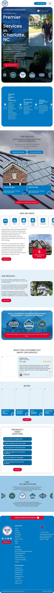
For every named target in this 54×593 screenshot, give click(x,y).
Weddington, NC (19, 576)
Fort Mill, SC (18, 578)
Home (16, 528)
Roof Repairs (18, 549)
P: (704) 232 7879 (44, 532)
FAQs (16, 543)
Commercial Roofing (20, 559)
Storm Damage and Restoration (23, 551)
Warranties (18, 535)
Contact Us (6, 542)
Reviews (17, 530)
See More (27, 419)
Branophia (50, 591)
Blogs (16, 541)
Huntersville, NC (19, 570)
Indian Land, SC (19, 581)
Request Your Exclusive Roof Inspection (27, 202)
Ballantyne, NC (19, 572)
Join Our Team (19, 539)
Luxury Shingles (19, 555)
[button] (40, 3)
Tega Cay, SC (18, 583)
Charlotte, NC (18, 568)
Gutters (17, 562)
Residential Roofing (20, 557)
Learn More (6, 259)
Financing (17, 532)
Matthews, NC (18, 574)
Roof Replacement (20, 553)
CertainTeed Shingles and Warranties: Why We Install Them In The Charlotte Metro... (27, 335)
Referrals (17, 537)
